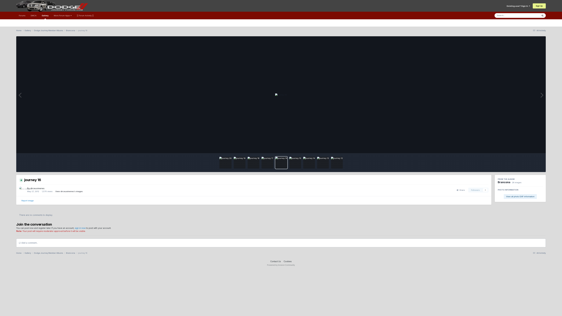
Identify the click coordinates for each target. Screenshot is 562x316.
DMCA (33, 15)
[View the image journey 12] (337, 163)
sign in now (80, 228)
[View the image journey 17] (267, 163)
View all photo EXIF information (520, 196)
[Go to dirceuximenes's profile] (22, 190)
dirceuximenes (37, 188)
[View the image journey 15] (295, 163)
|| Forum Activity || (85, 15)
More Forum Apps (62, 15)
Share (461, 190)
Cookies (288, 261)
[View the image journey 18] (253, 163)
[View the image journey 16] (281, 163)
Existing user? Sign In (518, 6)
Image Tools (533, 148)
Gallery (45, 15)
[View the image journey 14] (309, 163)
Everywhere (530, 15)
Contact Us (275, 261)
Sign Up (539, 6)
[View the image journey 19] (239, 163)
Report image (28, 200)
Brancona (504, 182)
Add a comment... (29, 243)
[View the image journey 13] (323, 163)
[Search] (542, 15)
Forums (22, 15)
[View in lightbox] (281, 94)
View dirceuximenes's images (69, 191)
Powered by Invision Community (281, 265)
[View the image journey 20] (225, 163)
